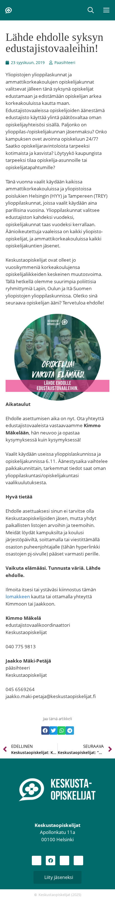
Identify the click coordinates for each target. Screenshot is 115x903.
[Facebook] (50, 860)
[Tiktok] (78, 860)
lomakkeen (18, 596)
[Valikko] (107, 10)
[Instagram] (36, 860)
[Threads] (64, 860)
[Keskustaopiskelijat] (8, 10)
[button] (91, 10)
